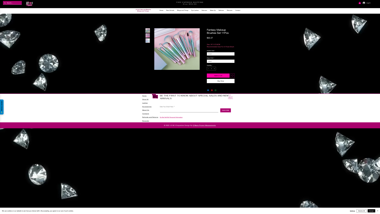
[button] (360, 2)
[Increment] (214, 68)
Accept (371, 211)
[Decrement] (208, 68)
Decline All (361, 211)
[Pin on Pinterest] (212, 90)
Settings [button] (352, 211)
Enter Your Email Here (166, 106)
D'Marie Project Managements (204, 125)
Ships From (210, 58)
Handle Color (211, 50)
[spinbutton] (211, 68)
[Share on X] (219, 90)
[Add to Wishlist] (232, 76)
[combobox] (221, 54)
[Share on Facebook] (208, 90)
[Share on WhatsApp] (215, 90)
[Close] (377, 210)
